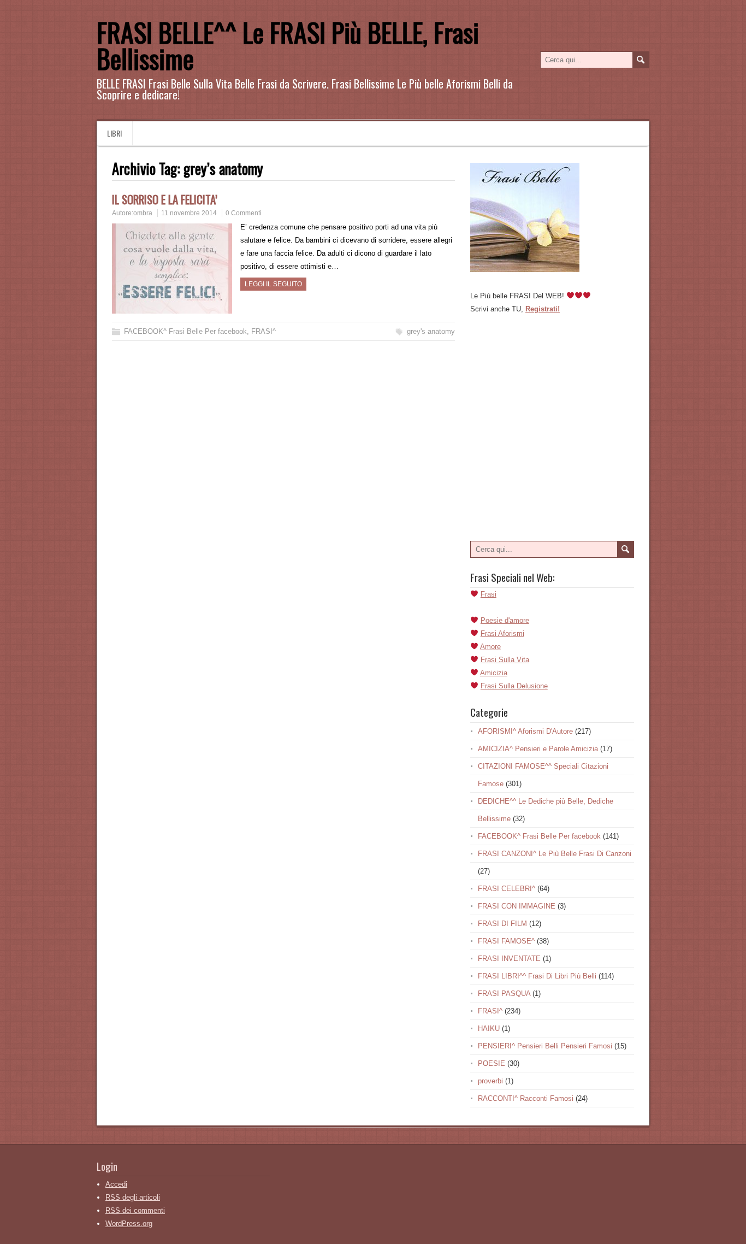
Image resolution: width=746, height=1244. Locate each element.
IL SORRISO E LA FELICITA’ (164, 199)
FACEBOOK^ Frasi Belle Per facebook (185, 331)
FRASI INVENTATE (509, 958)
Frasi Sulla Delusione (514, 686)
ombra (142, 213)
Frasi (488, 594)
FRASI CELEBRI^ (506, 889)
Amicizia (493, 673)
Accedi (116, 1184)
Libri (114, 133)
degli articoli (132, 1197)
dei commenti (135, 1210)
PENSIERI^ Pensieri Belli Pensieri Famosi (545, 1046)
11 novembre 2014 (189, 213)
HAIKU (489, 1028)
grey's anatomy (431, 331)
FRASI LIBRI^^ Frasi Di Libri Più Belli (537, 976)
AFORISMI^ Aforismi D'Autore (525, 731)
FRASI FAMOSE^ (506, 941)
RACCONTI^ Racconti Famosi (525, 1098)
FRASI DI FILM (502, 923)
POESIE (491, 1063)
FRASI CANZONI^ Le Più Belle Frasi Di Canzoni (554, 854)
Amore (490, 646)
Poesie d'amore (505, 620)
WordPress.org (128, 1223)
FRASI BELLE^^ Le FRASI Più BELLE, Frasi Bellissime (288, 45)
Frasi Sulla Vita (505, 660)
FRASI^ (263, 331)
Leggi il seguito (273, 284)
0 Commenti (244, 213)
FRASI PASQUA (504, 993)
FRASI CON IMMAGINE (516, 906)
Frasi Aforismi (502, 633)
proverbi (490, 1081)
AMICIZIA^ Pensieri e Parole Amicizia (538, 749)
